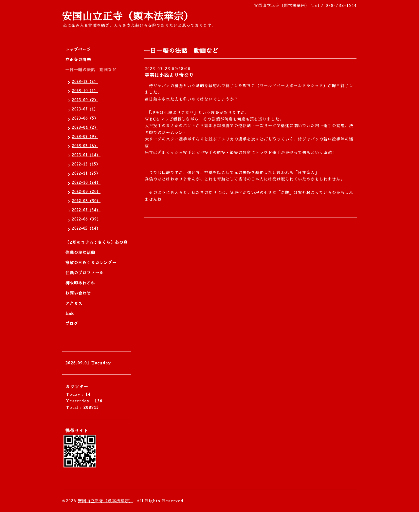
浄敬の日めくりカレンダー (91, 263)
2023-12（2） (85, 82)
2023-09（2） (85, 100)
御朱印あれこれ (80, 283)
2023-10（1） (85, 91)
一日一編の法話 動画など (91, 70)
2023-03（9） (85, 137)
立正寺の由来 (78, 60)
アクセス (73, 303)
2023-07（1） (85, 109)
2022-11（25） (86, 173)
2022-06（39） (86, 219)
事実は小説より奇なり (169, 75)
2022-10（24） (86, 182)
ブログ (71, 324)
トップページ (78, 49)
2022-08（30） (86, 201)
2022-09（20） (86, 192)
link (69, 313)
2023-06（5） (85, 118)
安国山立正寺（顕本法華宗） (128, 16)
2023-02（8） (85, 146)
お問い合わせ (78, 293)
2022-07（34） (86, 210)
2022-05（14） (86, 228)
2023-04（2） (85, 127)
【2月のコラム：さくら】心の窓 (96, 242)
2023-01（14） (86, 155)
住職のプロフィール (84, 273)
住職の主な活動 (80, 253)
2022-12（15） (86, 164)
